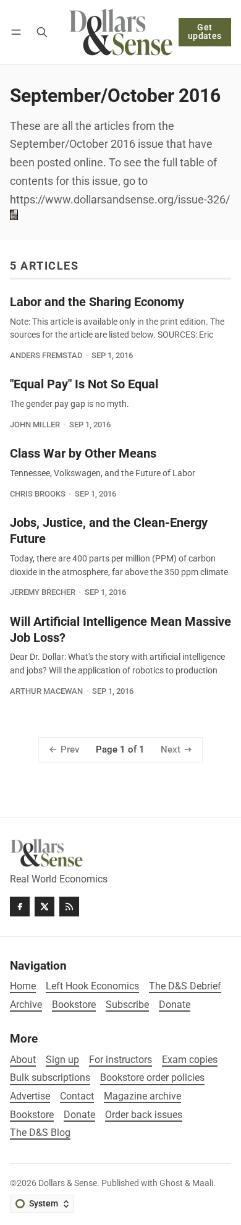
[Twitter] (44, 906)
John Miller (35, 424)
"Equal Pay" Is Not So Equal (84, 384)
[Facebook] (20, 906)
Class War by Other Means (83, 453)
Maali (202, 1183)
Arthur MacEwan (46, 691)
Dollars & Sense (67, 1183)
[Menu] (18, 31)
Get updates (205, 31)
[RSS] (69, 906)
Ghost (171, 1183)
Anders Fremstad (46, 355)
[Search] (42, 31)
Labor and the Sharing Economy (97, 302)
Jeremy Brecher (42, 592)
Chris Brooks (38, 493)
